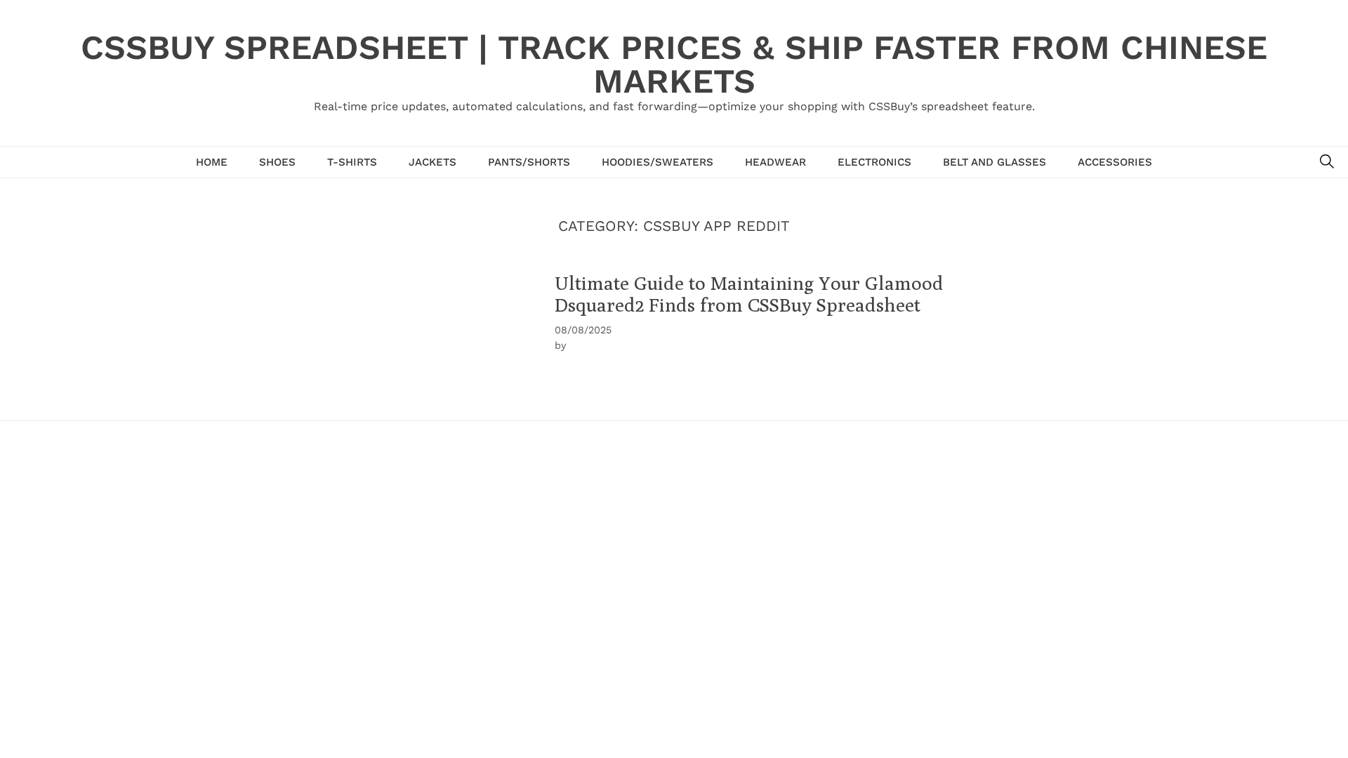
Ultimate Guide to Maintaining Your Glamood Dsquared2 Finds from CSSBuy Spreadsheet (749, 294)
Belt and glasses (994, 162)
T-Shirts (352, 162)
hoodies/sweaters (657, 162)
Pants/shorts (529, 162)
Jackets (432, 162)
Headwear (775, 162)
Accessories (1115, 162)
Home (211, 162)
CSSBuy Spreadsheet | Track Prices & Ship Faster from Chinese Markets (674, 64)
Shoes (277, 162)
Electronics (874, 162)
